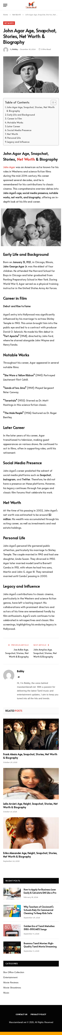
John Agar (9, 167)
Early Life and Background (21, 114)
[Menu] (5, 5)
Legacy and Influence (18, 141)
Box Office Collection (13, 972)
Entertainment (10, 977)
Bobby (15, 49)
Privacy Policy (38, 1014)
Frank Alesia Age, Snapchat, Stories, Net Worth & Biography (30, 755)
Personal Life (14, 137)
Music (6, 992)
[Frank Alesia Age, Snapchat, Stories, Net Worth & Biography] (31, 734)
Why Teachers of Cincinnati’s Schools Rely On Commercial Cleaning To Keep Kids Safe (39, 910)
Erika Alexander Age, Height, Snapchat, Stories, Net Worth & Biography (30, 854)
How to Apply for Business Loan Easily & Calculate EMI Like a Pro (40, 891)
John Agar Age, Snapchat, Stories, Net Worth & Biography (31, 109)
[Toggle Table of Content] (51, 102)
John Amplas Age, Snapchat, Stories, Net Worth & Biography (45, 653)
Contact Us (22, 1014)
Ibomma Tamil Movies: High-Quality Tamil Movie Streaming (40, 945)
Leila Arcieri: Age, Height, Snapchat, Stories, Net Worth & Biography (30, 805)
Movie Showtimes (12, 987)
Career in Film (14, 118)
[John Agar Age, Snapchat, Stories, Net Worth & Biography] (31, 74)
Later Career (13, 126)
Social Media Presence (19, 130)
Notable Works (15, 122)
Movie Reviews (10, 982)
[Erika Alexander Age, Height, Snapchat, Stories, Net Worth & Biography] (31, 833)
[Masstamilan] (31, 5)
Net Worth (9, 23)
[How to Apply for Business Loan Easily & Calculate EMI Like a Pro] (12, 894)
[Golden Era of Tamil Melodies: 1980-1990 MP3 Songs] (12, 930)
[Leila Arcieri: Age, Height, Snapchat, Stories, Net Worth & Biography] (31, 783)
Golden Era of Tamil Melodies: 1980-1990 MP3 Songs (39, 928)
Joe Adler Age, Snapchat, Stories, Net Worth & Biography (17, 653)
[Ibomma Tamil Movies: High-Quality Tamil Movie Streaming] (12, 947)
